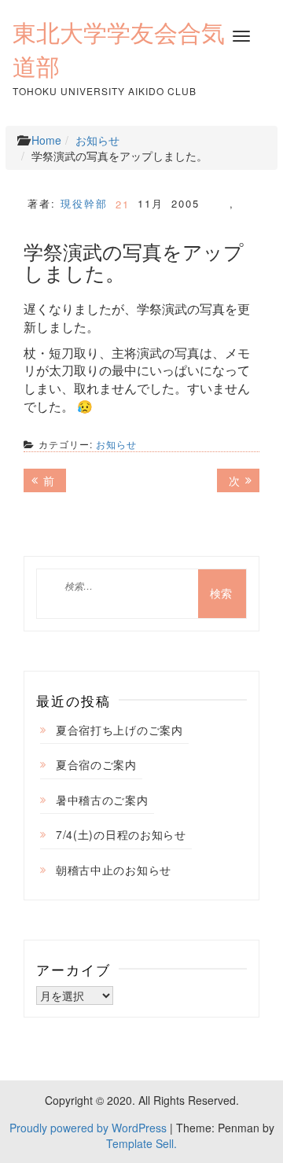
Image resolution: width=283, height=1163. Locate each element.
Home (46, 140)
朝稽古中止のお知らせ (113, 870)
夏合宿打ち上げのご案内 (119, 730)
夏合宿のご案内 (96, 764)
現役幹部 (84, 203)
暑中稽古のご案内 (102, 800)
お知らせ (97, 140)
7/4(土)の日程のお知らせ (121, 834)
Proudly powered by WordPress (88, 1127)
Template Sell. (141, 1143)
